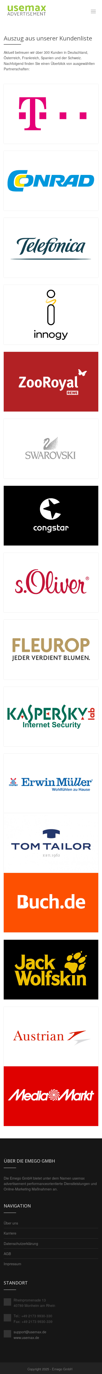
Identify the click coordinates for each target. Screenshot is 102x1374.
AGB (7, 1253)
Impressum (12, 1263)
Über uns (11, 1223)
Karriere (10, 1233)
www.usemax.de (26, 1337)
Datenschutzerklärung (21, 1243)
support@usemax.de (30, 1331)
